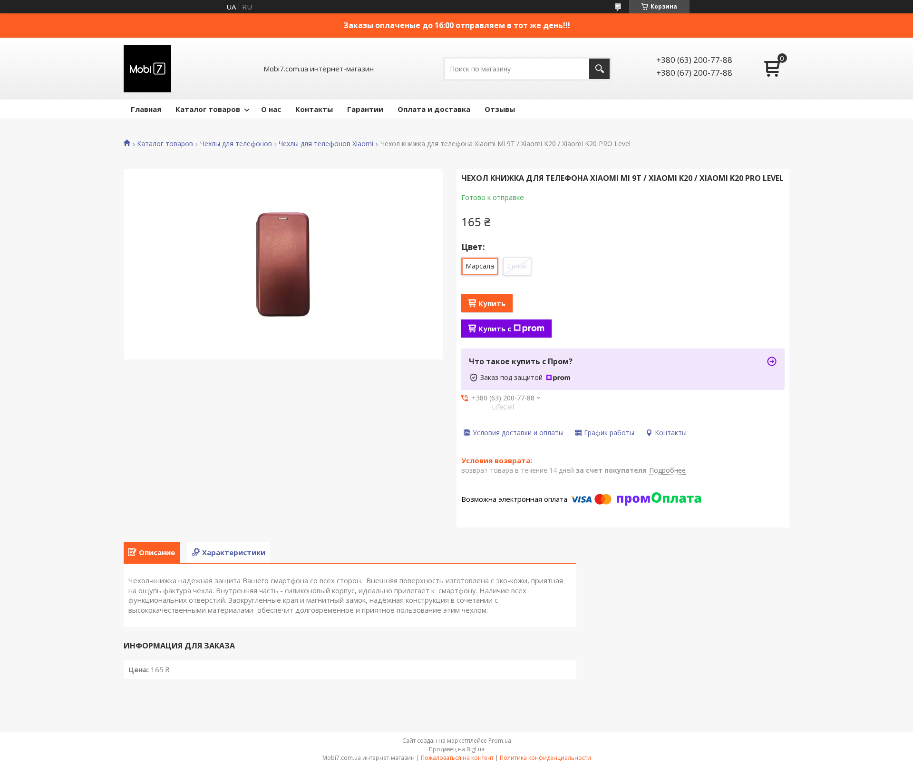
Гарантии (365, 109)
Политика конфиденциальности (545, 758)
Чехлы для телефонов (236, 143)
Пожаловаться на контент (457, 758)
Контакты (314, 109)
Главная (146, 109)
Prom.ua (499, 741)
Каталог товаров (207, 109)
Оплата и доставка (434, 109)
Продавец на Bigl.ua (457, 749)
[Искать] (599, 69)
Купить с (494, 328)
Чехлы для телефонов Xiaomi (326, 143)
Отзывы (500, 109)
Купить (491, 303)
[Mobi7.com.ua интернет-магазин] (147, 68)
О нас (271, 109)
